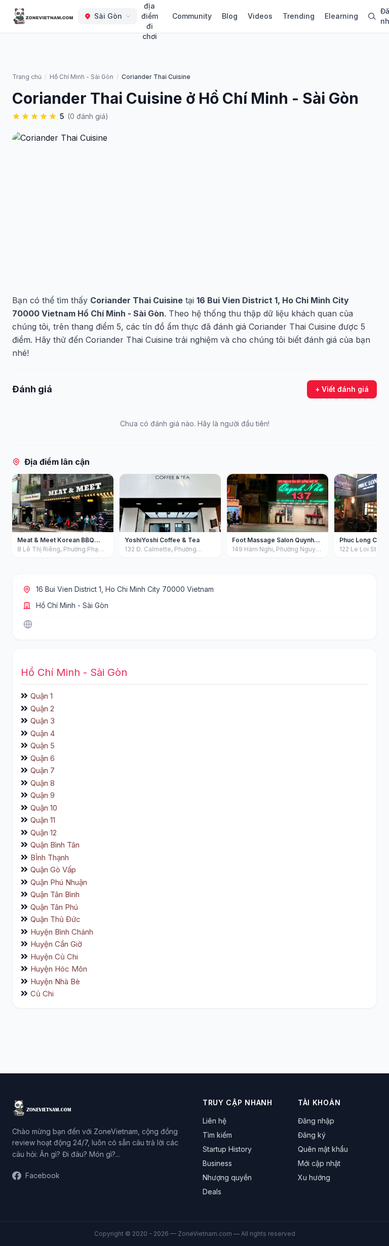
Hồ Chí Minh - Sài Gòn (72, 605)
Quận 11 (42, 820)
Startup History (227, 1149)
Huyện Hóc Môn (58, 969)
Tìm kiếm (217, 1135)
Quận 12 (43, 832)
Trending (299, 16)
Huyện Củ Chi (54, 956)
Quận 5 (42, 745)
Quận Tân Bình (55, 894)
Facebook (42, 1175)
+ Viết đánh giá (342, 389)
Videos (260, 16)
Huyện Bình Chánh (61, 932)
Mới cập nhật (319, 1163)
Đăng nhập (316, 1120)
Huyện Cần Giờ (56, 944)
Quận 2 (42, 708)
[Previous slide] (23, 518)
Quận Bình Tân (55, 845)
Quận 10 (43, 808)
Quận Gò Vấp (53, 869)
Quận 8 (42, 783)
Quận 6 (42, 758)
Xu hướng (314, 1177)
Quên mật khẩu (323, 1149)
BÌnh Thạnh (49, 857)
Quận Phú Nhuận (58, 882)
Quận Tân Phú (54, 907)
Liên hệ (214, 1120)
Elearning (341, 16)
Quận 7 (42, 770)
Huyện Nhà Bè (55, 981)
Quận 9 (42, 795)
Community (192, 16)
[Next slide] (366, 518)
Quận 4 (42, 733)
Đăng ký (312, 1135)
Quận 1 (41, 696)
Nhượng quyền (227, 1177)
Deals (212, 1191)
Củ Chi (42, 993)
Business (217, 1163)
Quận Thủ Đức (55, 919)
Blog (230, 16)
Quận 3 (42, 721)
